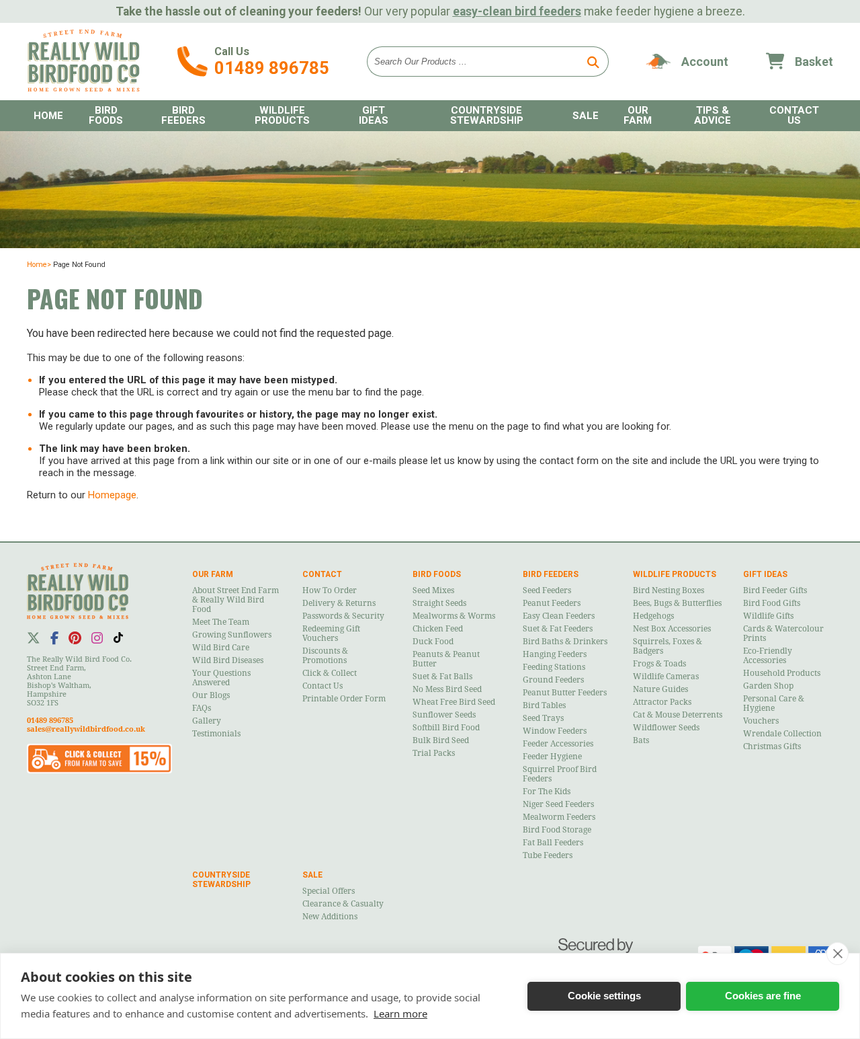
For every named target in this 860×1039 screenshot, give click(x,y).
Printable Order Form (344, 698)
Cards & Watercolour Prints (783, 633)
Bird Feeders (183, 115)
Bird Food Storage (557, 830)
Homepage (112, 495)
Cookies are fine (763, 995)
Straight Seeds (439, 603)
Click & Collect (329, 673)
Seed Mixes (433, 590)
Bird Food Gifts (771, 603)
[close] (837, 953)
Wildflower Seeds (666, 727)
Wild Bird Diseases (227, 660)
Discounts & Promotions (325, 655)
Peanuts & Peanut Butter (446, 659)
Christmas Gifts (772, 746)
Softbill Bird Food (446, 727)
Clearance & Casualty (343, 904)
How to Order (329, 590)
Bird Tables (544, 705)
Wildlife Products (282, 115)
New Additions (329, 916)
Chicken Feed (438, 628)
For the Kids (546, 791)
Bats (641, 740)
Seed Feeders (547, 590)
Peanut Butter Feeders (565, 692)
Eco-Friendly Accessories (767, 655)
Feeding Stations (554, 667)
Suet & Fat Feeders (558, 628)
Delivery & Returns (339, 603)
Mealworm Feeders (559, 817)
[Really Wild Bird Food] (83, 88)
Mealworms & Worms (454, 616)
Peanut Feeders (551, 603)
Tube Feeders (547, 855)
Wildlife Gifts (768, 616)
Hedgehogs (653, 616)
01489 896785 (271, 68)
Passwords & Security (343, 616)
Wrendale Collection (782, 733)
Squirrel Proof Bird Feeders (560, 774)
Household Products (781, 673)
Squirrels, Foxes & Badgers (667, 646)
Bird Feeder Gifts (775, 590)
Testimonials (216, 733)
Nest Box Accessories (672, 628)
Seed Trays (543, 718)
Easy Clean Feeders (559, 616)
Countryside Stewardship (486, 115)
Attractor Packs (662, 702)
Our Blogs (211, 695)
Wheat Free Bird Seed (454, 702)
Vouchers (761, 721)
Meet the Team (220, 622)
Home (48, 116)
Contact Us (322, 686)
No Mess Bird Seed (447, 689)
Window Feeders (555, 731)
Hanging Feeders (555, 654)
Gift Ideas (373, 115)
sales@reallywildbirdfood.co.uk (86, 729)
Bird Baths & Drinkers (565, 641)
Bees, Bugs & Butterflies (677, 603)
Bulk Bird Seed (441, 740)
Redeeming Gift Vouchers (331, 633)
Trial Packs (434, 753)
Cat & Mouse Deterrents (677, 715)
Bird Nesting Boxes (668, 590)
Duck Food (433, 641)
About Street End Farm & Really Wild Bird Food (235, 600)
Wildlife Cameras (666, 676)
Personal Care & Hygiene (773, 703)
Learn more (400, 1013)
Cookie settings (604, 995)
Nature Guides (660, 689)
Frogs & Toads (659, 663)
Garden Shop (768, 686)
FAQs (201, 708)
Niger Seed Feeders (558, 804)
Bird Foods (106, 115)
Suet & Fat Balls (442, 676)
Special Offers (328, 891)
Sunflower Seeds (444, 715)
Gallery (206, 721)
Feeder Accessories (558, 743)
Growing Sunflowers (231, 635)
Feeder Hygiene (552, 756)
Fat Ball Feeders (553, 842)
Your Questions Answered (221, 677)
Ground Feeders (553, 680)
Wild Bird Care (220, 647)
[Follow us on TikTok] (118, 637)
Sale (585, 116)
